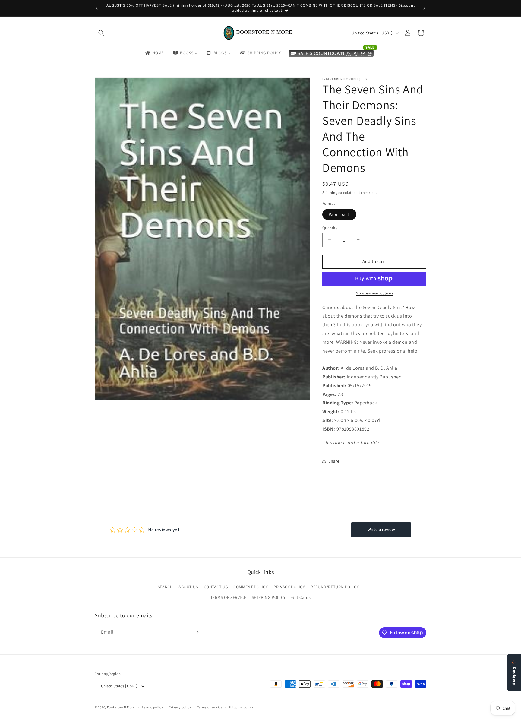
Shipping (330, 192)
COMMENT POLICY (250, 587)
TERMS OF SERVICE (228, 597)
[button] (101, 33)
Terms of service (210, 707)
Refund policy (152, 707)
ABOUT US (188, 587)
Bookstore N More (121, 707)
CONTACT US (216, 587)
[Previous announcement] (96, 8)
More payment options (374, 293)
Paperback (339, 214)
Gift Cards (301, 597)
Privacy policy (180, 707)
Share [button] (333, 461)
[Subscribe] (196, 632)
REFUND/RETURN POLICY (335, 587)
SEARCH (165, 587)
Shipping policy (240, 707)
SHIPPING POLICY (269, 597)
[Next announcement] (424, 8)
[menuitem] (154, 52)
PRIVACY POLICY (289, 587)
